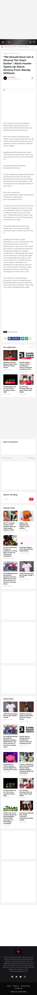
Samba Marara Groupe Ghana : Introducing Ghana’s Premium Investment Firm (25, 365)
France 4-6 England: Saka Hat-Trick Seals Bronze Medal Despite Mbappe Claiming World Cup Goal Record (26, 769)
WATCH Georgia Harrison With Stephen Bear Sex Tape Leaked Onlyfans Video (9, 526)
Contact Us (18, 988)
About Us (16, 986)
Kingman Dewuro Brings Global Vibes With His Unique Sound (10, 364)
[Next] (35, 47)
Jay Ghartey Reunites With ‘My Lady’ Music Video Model (25, 389)
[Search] (34, 42)
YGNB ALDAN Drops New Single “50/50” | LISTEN (26, 575)
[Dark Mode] (30, 42)
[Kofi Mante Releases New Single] (26, 806)
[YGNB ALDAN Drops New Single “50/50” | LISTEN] (10, 707)
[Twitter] (22, 338)
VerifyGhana (22, 992)
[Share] (32, 78)
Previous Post (7, 458)
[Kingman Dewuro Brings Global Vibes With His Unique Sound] (26, 707)
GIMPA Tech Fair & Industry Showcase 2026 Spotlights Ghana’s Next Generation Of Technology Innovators (10, 818)
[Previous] (32, 47)
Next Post (31, 458)
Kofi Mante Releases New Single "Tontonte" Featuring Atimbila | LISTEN (26, 816)
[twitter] (16, 976)
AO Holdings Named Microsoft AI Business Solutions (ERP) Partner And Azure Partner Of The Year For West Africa (10, 579)
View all (31, 347)
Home (5, 53)
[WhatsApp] (26, 338)
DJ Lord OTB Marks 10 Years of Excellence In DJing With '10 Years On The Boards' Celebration (10, 552)
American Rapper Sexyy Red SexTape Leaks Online (17, 47)
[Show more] (30, 338)
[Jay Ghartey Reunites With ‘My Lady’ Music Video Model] (26, 783)
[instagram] (24, 976)
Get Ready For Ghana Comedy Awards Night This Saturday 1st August (10, 767)
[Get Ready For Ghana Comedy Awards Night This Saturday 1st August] (10, 757)
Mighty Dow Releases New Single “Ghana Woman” (24, 525)
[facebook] (12, 976)
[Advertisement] (18, 19)
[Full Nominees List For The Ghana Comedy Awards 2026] (10, 783)
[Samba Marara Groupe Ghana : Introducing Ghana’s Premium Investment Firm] (26, 729)
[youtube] (20, 976)
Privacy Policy (25, 986)
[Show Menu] (2, 42)
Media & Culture (14, 53)
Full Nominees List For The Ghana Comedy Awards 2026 (9, 389)
